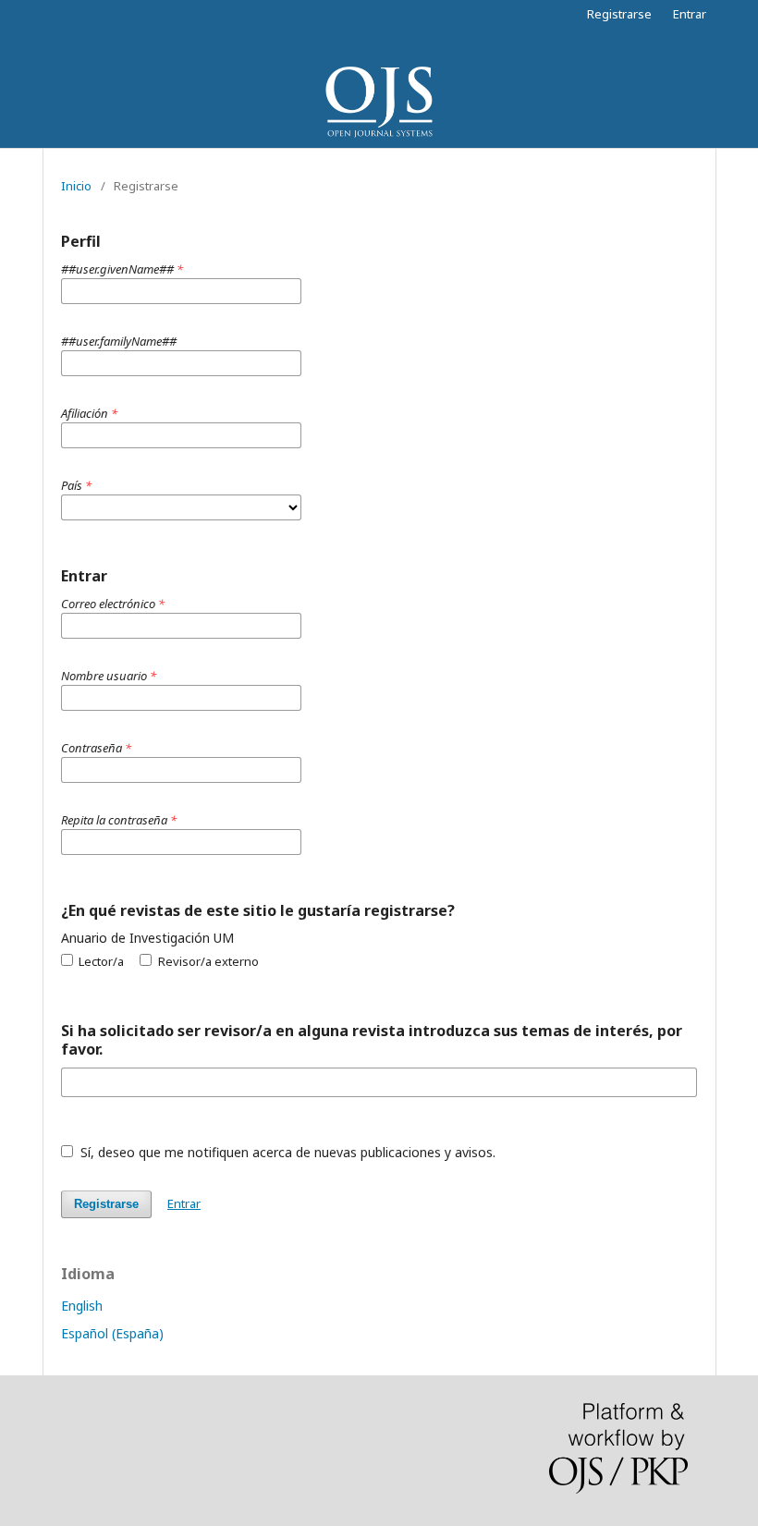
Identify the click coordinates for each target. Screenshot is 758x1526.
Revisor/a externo (206, 961)
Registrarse (619, 14)
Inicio (76, 185)
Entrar (689, 14)
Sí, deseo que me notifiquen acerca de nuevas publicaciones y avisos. (286, 1152)
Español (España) (112, 1333)
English (82, 1305)
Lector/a (100, 961)
